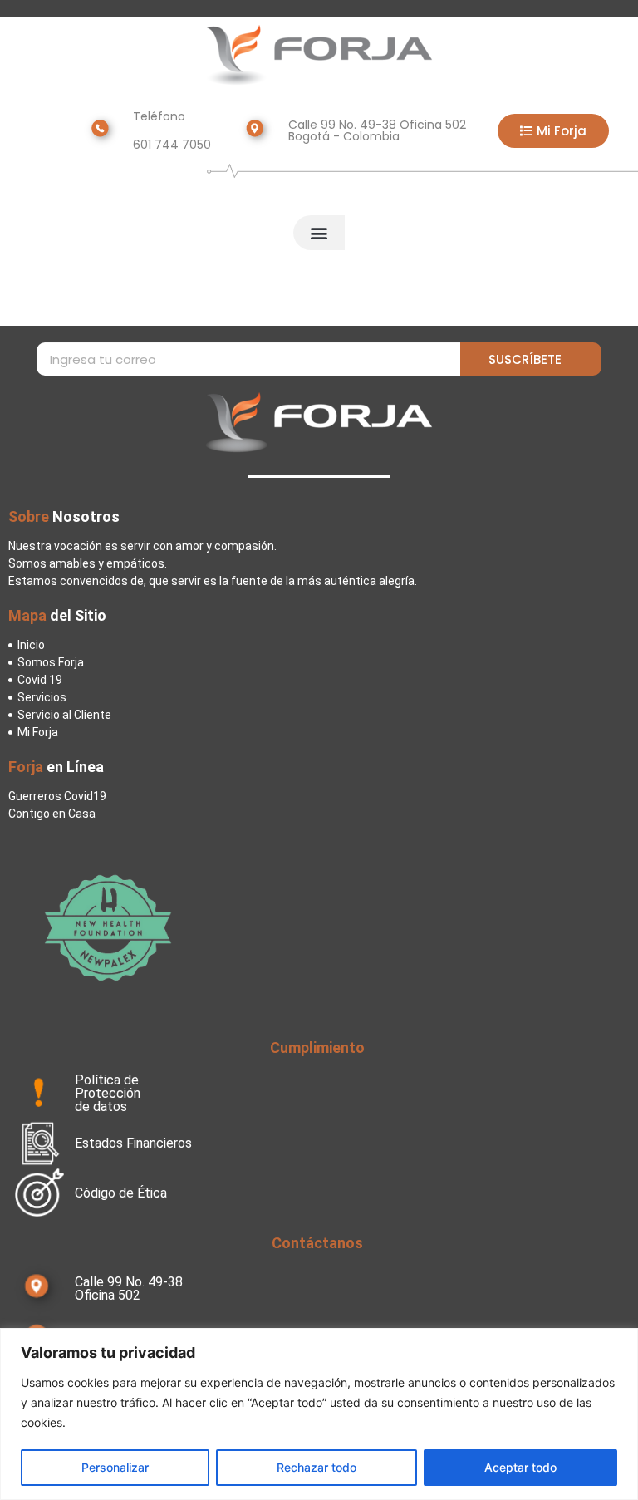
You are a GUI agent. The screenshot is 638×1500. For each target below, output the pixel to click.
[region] (319, 1414)
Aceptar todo (520, 1467)
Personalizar (115, 1467)
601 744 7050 (172, 144)
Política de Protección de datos (107, 1093)
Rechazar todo (316, 1467)
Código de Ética (121, 1193)
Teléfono (159, 116)
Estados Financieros (133, 1143)
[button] (319, 232)
